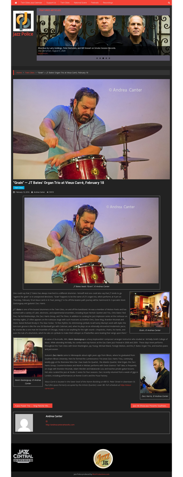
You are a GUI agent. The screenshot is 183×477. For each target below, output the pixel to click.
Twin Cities (65, 3)
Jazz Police (23, 34)
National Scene (80, 3)
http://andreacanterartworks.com (60, 424)
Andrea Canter (39, 192)
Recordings (108, 3)
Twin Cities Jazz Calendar (31, 3)
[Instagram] (46, 421)
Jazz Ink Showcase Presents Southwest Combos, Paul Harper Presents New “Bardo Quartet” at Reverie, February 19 (151, 405)
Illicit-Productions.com (100, 474)
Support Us (51, 3)
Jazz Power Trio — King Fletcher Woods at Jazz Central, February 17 (34, 405)
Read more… (43, 53)
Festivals (95, 3)
